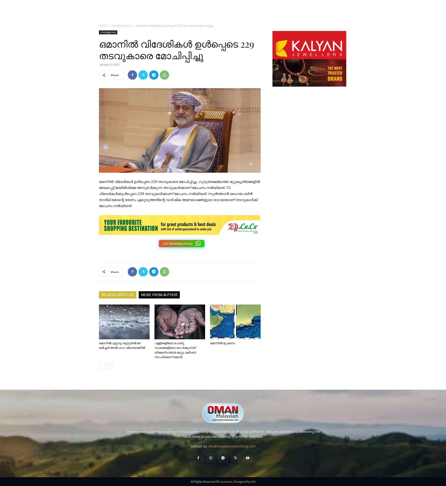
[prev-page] (102, 366)
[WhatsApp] (164, 75)
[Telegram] (153, 75)
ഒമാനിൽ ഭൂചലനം (222, 343)
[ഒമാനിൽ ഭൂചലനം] (235, 322)
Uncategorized (121, 26)
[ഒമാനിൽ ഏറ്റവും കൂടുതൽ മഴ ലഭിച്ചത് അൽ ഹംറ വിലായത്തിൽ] (124, 322)
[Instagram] (210, 458)
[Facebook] (132, 75)
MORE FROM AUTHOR (159, 295)
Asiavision (226, 482)
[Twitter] (143, 75)
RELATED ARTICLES (117, 295)
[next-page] (109, 366)
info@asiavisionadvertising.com (232, 446)
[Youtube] (247, 458)
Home (103, 26)
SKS (253, 482)
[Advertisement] (309, 140)
